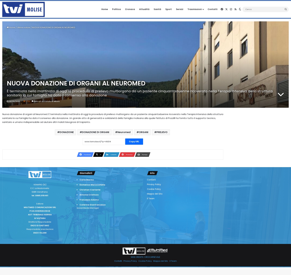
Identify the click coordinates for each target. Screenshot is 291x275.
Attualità (144, 9)
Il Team (150, 198)
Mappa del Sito (154, 193)
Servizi (179, 9)
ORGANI (143, 132)
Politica (116, 9)
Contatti (212, 9)
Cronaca (130, 9)
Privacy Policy (154, 184)
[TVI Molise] (23, 9)
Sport (168, 9)
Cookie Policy (154, 189)
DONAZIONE (67, 132)
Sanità (157, 9)
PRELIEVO (162, 132)
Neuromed (123, 132)
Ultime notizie (23, 27)
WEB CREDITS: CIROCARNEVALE (145, 257)
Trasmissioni (194, 9)
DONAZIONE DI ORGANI (95, 132)
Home (104, 9)
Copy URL (134, 141)
